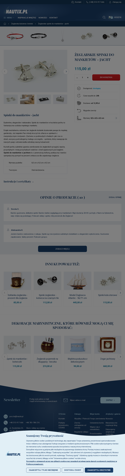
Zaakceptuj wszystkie (99, 470)
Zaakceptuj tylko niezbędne (43, 470)
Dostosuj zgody (72, 470)
